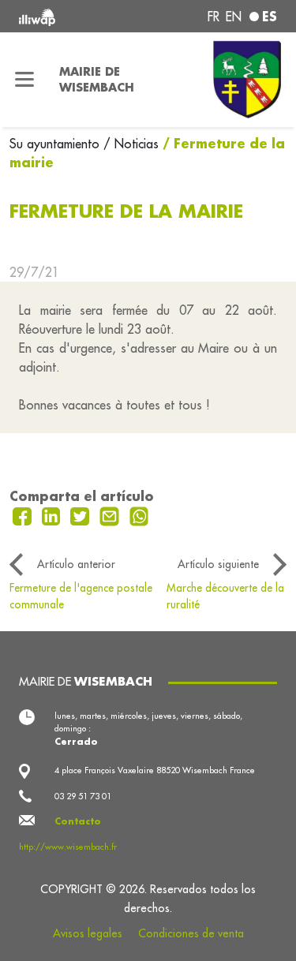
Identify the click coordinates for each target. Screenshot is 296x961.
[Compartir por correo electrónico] (111, 515)
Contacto (77, 821)
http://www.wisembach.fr (68, 846)
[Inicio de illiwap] (67, 16)
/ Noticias (131, 143)
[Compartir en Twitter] (81, 515)
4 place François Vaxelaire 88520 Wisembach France (154, 770)
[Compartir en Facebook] (24, 515)
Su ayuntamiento (56, 143)
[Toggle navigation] (25, 80)
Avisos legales (87, 933)
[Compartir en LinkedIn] (53, 515)
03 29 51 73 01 (82, 796)
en (234, 16)
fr (213, 16)
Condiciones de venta (191, 933)
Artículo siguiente (218, 564)
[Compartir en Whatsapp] (139, 515)
